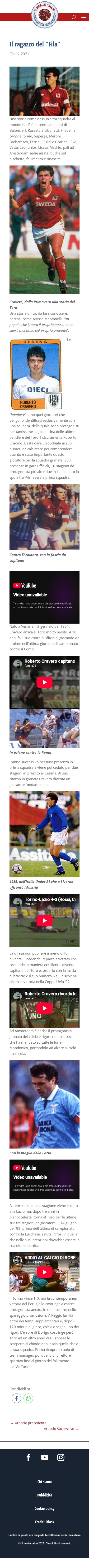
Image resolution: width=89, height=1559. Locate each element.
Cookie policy (44, 1508)
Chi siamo (44, 1481)
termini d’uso (72, 1535)
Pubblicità (44, 1495)
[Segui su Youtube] (44, 1457)
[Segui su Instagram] (61, 1457)
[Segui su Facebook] (28, 1457)
